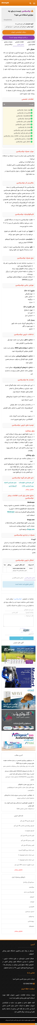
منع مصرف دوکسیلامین (24, 119)
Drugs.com (31, 529)
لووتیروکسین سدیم (29, 892)
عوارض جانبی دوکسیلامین (23, 122)
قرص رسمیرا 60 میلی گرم (27, 840)
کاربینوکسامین (13, 486)
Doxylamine (8, 20)
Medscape (10, 512)
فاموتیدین (31, 907)
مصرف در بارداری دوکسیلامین (22, 139)
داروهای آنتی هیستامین (20, 27)
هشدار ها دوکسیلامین (24, 127)
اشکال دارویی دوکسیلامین (23, 142)
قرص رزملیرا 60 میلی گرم (27, 845)
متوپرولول (31, 926)
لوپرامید (32, 902)
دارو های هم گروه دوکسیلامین (22, 133)
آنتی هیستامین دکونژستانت (26, 483)
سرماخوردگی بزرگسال (28, 882)
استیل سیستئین (29, 912)
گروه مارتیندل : (29, 24)
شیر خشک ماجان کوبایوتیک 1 (26, 860)
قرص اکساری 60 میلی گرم (27, 836)
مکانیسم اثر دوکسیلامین (23, 113)
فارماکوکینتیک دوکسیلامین (23, 116)
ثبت (21, 638)
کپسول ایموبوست (29, 831)
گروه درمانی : (29, 27)
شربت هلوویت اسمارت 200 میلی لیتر (24, 865)
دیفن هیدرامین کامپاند (10, 483)
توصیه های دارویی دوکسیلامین (22, 130)
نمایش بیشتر (18, 870)
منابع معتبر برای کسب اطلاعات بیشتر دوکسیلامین (17, 136)
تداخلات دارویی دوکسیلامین (23, 124)
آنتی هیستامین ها (20, 24)
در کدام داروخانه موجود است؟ (18, 37)
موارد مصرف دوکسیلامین (23, 110)
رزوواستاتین (31, 921)
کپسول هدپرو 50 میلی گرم (27, 821)
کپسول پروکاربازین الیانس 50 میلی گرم (24, 826)
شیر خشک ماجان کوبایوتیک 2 (26, 855)
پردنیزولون (31, 916)
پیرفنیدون (31, 887)
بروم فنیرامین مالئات (28, 486)
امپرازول (32, 897)
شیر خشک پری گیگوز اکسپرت (26, 850)
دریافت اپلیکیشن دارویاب (18, 32)
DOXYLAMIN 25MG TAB (19, 568)
